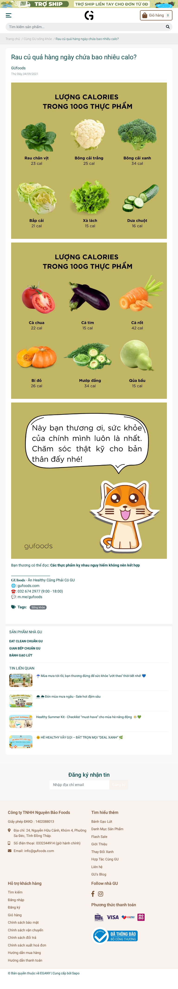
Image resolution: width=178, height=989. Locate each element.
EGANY (45, 973)
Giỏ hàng (15, 915)
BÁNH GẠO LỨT (20, 655)
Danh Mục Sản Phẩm (107, 829)
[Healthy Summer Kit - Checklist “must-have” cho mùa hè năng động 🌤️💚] (20, 721)
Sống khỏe (38, 607)
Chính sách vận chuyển (25, 930)
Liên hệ (96, 867)
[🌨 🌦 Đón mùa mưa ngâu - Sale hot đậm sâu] (20, 700)
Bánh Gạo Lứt (101, 821)
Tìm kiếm (15, 892)
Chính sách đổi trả (22, 938)
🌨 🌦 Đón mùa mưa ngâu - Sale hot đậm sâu (68, 696)
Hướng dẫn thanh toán (25, 960)
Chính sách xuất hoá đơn (27, 945)
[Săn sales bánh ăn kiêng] (89, 3)
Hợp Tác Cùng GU (105, 859)
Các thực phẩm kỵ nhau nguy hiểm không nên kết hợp (95, 565)
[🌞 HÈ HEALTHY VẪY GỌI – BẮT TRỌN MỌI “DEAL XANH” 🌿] (20, 741)
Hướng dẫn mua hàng (24, 953)
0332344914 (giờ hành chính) (58, 843)
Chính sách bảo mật (23, 922)
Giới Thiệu (99, 844)
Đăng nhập (16, 900)
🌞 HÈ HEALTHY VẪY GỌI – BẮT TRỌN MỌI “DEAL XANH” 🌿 (79, 737)
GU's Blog (98, 874)
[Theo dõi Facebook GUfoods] (92, 894)
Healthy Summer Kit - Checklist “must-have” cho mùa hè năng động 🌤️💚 (88, 717)
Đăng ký (119, 785)
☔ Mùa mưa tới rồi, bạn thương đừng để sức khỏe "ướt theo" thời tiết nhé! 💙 (91, 676)
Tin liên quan (21, 668)
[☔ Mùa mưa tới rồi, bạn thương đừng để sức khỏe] (20, 680)
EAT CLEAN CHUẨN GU (26, 641)
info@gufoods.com (39, 851)
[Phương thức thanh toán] (119, 917)
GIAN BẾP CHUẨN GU (24, 648)
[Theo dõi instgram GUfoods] (100, 894)
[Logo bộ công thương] (114, 936)
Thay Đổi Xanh (102, 852)
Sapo (75, 973)
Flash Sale (99, 837)
